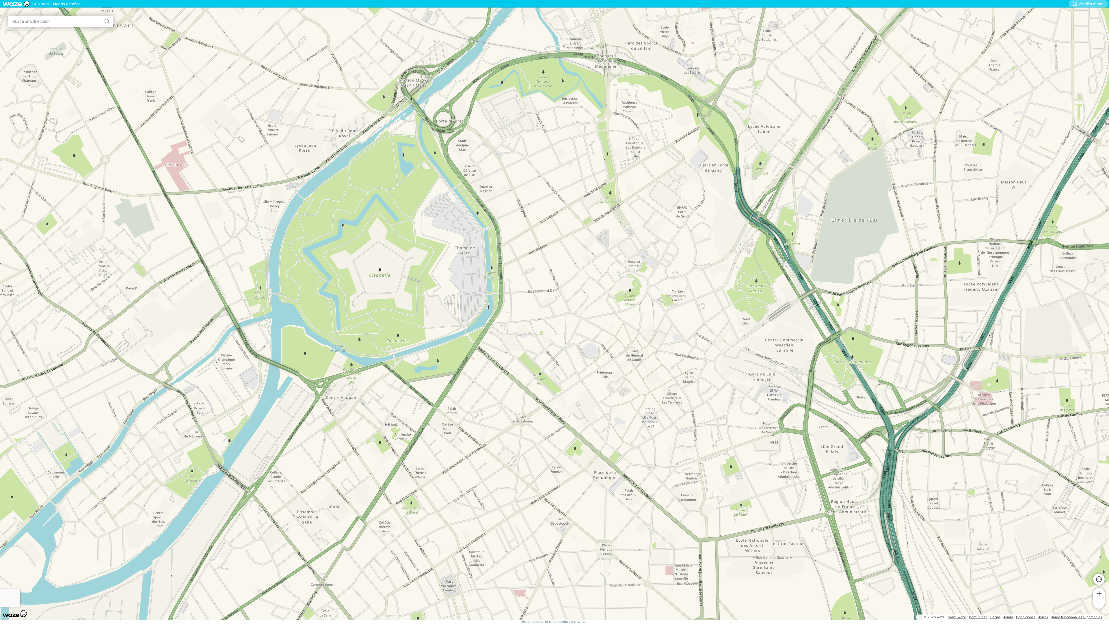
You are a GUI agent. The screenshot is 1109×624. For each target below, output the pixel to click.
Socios (995, 617)
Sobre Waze (957, 617)
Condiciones (1025, 617)
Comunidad (978, 617)
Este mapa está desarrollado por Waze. (554, 622)
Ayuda (1008, 617)
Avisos (1043, 617)
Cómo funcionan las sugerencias (1076, 617)
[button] (1099, 593)
